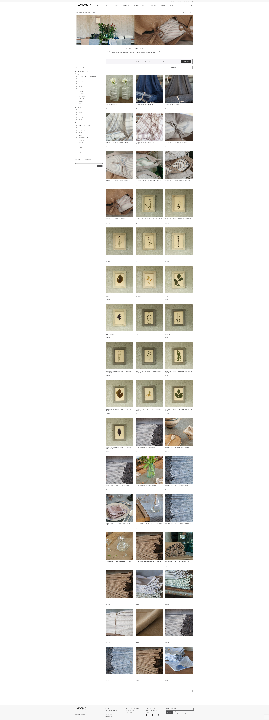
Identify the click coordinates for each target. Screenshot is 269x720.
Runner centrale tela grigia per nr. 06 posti (148, 447)
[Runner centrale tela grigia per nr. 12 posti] (149, 470)
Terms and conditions (110, 713)
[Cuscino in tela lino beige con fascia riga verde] (149, 165)
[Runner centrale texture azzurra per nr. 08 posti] (119, 508)
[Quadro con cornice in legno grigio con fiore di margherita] (179, 317)
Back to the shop (188, 12)
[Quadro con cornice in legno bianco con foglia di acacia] (179, 241)
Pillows (81, 93)
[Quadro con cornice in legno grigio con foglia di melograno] (149, 393)
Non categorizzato (83, 71)
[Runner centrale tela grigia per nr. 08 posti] (179, 432)
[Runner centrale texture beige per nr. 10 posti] (179, 546)
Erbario (81, 145)
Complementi (82, 127)
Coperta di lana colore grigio (173, 104)
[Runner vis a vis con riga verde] (179, 584)
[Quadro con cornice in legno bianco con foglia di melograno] (149, 279)
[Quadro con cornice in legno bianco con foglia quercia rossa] (119, 317)
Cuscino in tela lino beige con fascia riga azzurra (119, 180)
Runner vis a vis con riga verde (173, 599)
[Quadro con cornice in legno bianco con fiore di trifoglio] (149, 241)
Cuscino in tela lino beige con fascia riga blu (177, 142)
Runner (81, 147)
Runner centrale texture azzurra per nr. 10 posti (149, 523)
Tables (80, 86)
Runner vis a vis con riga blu (143, 599)
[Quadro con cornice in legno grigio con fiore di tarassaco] (119, 355)
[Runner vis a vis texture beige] (149, 660)
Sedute (80, 132)
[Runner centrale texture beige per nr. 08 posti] (149, 546)
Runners (81, 98)
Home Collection (83, 88)
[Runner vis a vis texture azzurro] (119, 660)
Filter (99, 165)
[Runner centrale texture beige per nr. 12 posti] (119, 584)
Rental (79, 107)
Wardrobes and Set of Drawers (87, 76)
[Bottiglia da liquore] (119, 89)
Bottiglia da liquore (111, 104)
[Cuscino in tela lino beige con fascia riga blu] (179, 127)
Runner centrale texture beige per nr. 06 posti (118, 561)
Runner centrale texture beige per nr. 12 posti (118, 599)
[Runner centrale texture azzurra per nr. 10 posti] (149, 508)
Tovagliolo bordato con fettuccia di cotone (177, 676)
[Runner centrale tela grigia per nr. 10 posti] (119, 470)
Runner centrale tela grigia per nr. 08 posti (177, 447)
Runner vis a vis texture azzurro (115, 676)
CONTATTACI (186, 1)
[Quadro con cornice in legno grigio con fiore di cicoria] (149, 317)
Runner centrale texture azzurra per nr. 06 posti (179, 485)
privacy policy (184, 713)
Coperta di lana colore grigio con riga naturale (119, 142)
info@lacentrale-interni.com (151, 710)
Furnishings (81, 79)
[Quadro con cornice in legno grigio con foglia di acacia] (179, 355)
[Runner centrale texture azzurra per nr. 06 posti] (179, 470)
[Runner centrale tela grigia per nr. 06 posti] (149, 432)
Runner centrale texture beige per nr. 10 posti (177, 561)
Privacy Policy (108, 716)
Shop (82, 12)
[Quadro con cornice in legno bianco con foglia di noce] (179, 279)
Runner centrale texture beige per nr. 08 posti (148, 561)
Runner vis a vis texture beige (144, 676)
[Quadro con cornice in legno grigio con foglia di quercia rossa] (119, 432)
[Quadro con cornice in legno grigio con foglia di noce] (179, 393)
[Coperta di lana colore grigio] (179, 89)
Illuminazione (82, 130)
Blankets (81, 91)
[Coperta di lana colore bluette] (149, 89)
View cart (186, 61)
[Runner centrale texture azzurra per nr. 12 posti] (179, 508)
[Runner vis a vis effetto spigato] (119, 622)
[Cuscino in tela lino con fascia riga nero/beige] (179, 165)
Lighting (80, 81)
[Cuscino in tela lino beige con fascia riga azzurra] (119, 165)
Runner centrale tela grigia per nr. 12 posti (147, 485)
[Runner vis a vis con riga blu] (149, 584)
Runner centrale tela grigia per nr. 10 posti (118, 485)
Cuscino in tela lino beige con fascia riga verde (148, 180)
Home (78, 12)
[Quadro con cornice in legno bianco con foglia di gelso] (119, 279)
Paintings (82, 96)
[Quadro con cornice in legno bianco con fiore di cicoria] (149, 203)
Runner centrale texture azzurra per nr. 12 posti (178, 523)
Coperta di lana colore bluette (144, 104)
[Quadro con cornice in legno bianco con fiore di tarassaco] (119, 241)
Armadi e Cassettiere (84, 125)
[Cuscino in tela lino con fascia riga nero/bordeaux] (119, 203)
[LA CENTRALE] (84, 5)
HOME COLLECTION (83, 137)
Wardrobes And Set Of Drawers (87, 114)
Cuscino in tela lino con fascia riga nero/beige (178, 180)
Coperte (81, 140)
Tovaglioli (82, 150)
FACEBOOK (180, 1)
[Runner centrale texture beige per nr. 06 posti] (119, 546)
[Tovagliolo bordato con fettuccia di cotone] (179, 660)
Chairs (80, 84)
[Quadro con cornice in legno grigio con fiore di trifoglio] (149, 355)
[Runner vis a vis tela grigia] (179, 622)
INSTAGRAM (173, 1)
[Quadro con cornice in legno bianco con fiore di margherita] (179, 203)
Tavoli (80, 135)
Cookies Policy (108, 714)
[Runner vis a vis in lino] (149, 622)
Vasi (80, 152)
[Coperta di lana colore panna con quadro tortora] (149, 127)
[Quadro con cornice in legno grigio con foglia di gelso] (119, 393)
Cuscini (81, 142)
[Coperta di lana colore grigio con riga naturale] (119, 127)
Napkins (81, 101)
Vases (80, 103)
